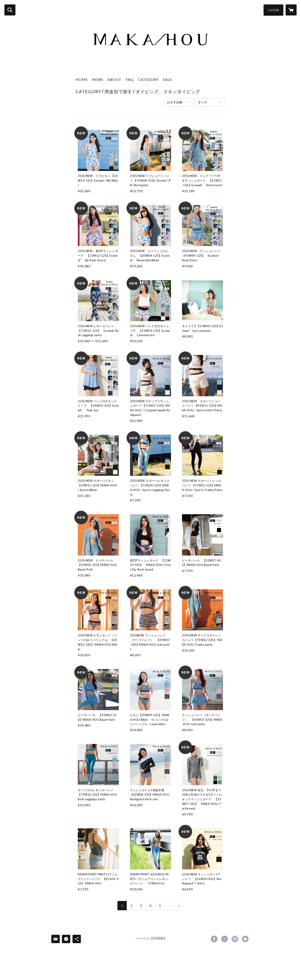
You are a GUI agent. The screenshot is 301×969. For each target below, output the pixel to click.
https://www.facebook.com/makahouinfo (214, 939)
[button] (273, 10)
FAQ (130, 79)
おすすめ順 (174, 102)
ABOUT (114, 79)
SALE (167, 79)
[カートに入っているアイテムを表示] (291, 9)
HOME (82, 79)
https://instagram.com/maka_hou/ (235, 939)
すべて (202, 102)
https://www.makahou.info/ (245, 939)
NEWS (97, 79)
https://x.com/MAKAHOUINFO (224, 939)
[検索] (9, 9)
